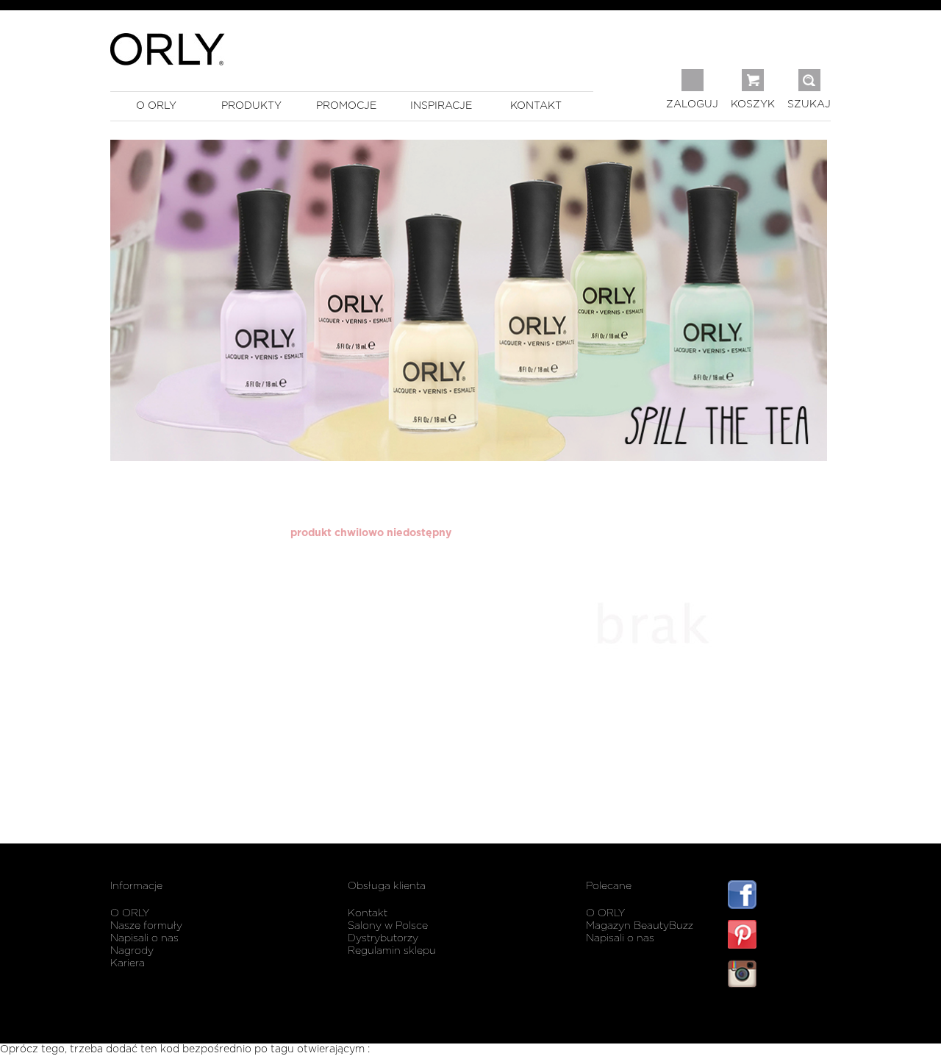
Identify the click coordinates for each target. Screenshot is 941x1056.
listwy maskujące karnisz (779, 1017)
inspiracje (441, 106)
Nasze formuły (146, 926)
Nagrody (132, 951)
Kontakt (367, 913)
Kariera (127, 963)
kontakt (536, 106)
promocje (346, 106)
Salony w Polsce (388, 926)
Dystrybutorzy (383, 938)
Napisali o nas (144, 938)
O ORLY (129, 913)
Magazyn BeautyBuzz (639, 926)
